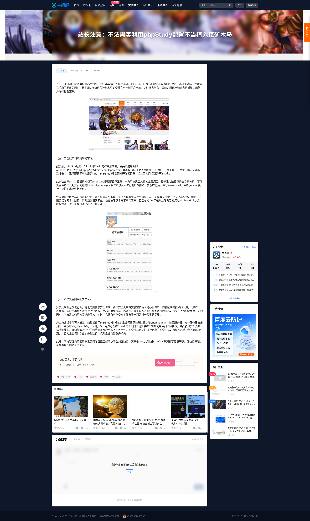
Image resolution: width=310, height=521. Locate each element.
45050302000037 (136, 516)
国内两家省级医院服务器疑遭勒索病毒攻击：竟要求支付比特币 (109, 423)
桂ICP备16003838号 (109, 516)
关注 (248, 247)
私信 (254, 247)
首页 (76, 5)
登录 (240, 5)
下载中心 (162, 5)
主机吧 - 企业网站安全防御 (83, 516)
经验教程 (100, 5)
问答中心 (148, 5)
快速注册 (252, 5)
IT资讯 (87, 5)
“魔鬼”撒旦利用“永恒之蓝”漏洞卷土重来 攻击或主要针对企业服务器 (148, 423)
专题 (121, 5)
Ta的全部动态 (234, 298)
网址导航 (177, 5)
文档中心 (133, 5)
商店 (112, 4)
